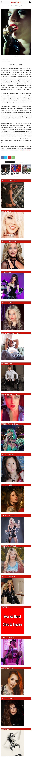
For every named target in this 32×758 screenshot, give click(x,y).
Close (28, 380)
